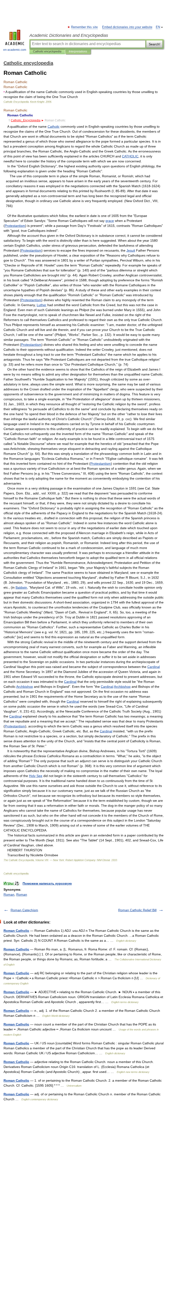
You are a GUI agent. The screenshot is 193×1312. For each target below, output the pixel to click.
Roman (9, 894)
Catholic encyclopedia (47, 51)
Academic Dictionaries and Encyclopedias (68, 35)
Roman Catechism (24, 910)
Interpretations (78, 51)
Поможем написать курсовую (47, 883)
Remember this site (85, 27)
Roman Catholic (16, 930)
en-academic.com (14, 49)
